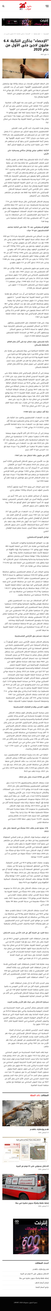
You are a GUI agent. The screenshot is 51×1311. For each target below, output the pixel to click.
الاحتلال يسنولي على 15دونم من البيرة (32, 1166)
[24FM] (25, 6)
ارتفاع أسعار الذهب (42, 1282)
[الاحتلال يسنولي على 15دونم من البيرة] (25, 1150)
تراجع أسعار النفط (42, 1287)
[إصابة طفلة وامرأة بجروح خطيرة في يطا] (25, 1187)
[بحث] (3, 6)
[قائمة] (47, 6)
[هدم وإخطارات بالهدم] (25, 1113)
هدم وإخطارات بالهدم (39, 1129)
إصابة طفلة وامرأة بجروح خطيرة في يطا (32, 1203)
